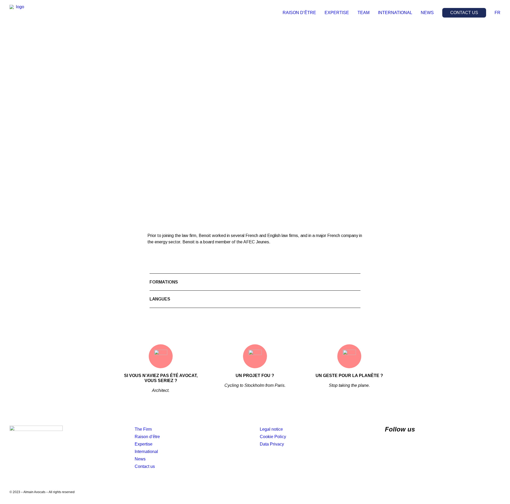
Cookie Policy (273, 436)
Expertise (143, 444)
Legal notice (271, 429)
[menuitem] (301, 13)
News (140, 459)
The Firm (143, 429)
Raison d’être (147, 436)
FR (497, 13)
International (146, 451)
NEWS (427, 12)
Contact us (145, 466)
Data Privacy (272, 444)
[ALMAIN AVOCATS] (18, 13)
